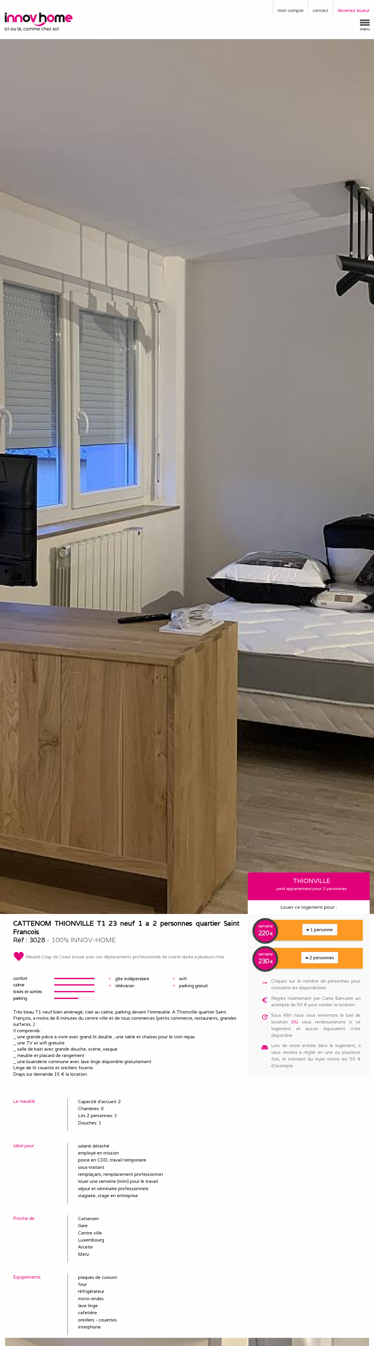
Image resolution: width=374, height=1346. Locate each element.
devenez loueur (353, 10)
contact (320, 10)
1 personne (321, 929)
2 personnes (321, 957)
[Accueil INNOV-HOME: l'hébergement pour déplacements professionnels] (46, 21)
